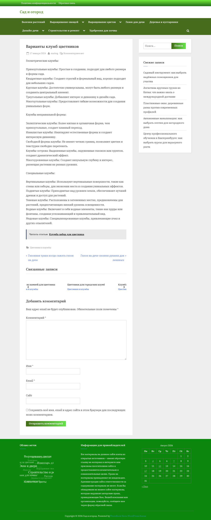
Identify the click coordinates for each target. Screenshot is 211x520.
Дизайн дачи (30, 30)
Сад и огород (31, 11)
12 (160, 465)
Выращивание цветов (102, 22)
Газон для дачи (135, 22)
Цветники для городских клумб (52, 284)
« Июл (145, 486)
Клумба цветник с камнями (100, 284)
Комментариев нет (73, 53)
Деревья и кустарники (164, 22)
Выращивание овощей (64, 22)
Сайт (29, 395)
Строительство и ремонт (63, 30)
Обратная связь (67, 3)
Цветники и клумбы (40, 247)
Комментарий (36, 317)
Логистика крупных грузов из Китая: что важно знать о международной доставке (161, 92)
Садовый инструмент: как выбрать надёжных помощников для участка (164, 77)
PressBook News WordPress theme (128, 516)
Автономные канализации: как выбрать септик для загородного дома (163, 123)
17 (145, 470)
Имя (29, 366)
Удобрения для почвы (103, 30)
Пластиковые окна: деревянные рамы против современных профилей (163, 107)
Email (30, 380)
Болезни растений (33, 22)
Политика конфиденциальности (38, 3)
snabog (54, 53)
